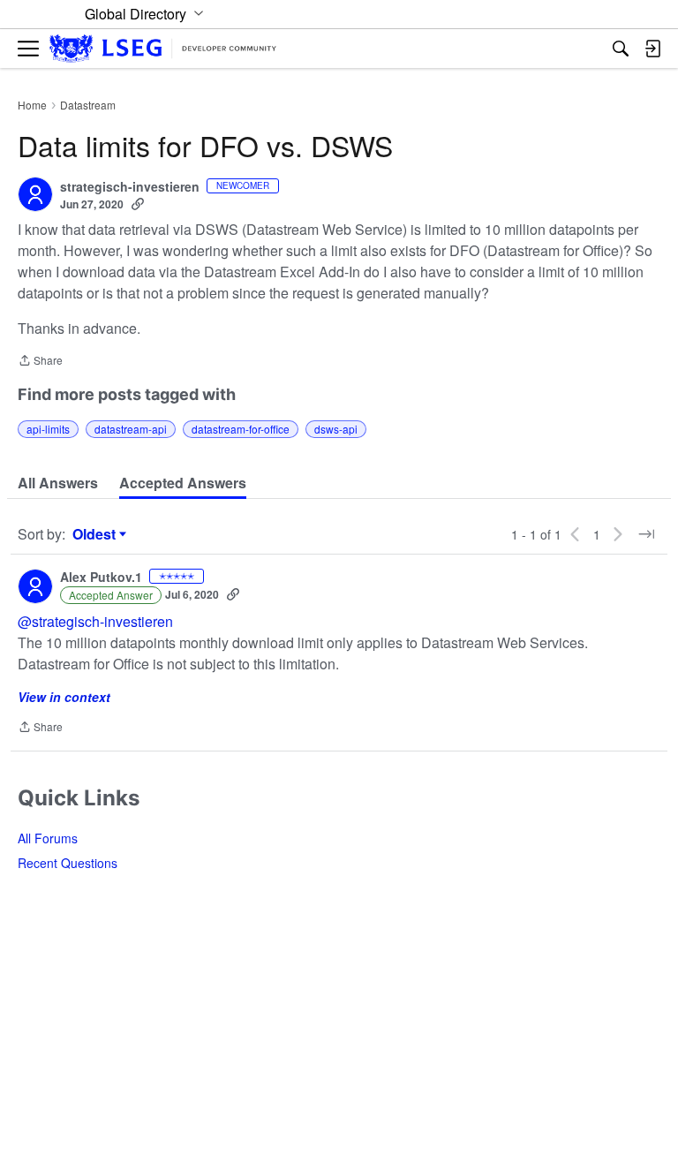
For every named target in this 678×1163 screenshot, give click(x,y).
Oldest (96, 534)
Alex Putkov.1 (101, 577)
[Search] (621, 48)
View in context (64, 697)
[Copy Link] (137, 204)
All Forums (48, 838)
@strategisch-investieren (95, 621)
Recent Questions (67, 863)
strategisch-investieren (130, 187)
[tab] (58, 483)
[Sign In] (652, 48)
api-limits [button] (48, 428)
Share (40, 361)
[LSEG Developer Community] (162, 49)
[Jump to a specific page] (646, 534)
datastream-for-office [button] (241, 428)
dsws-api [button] (336, 428)
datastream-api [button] (130, 428)
